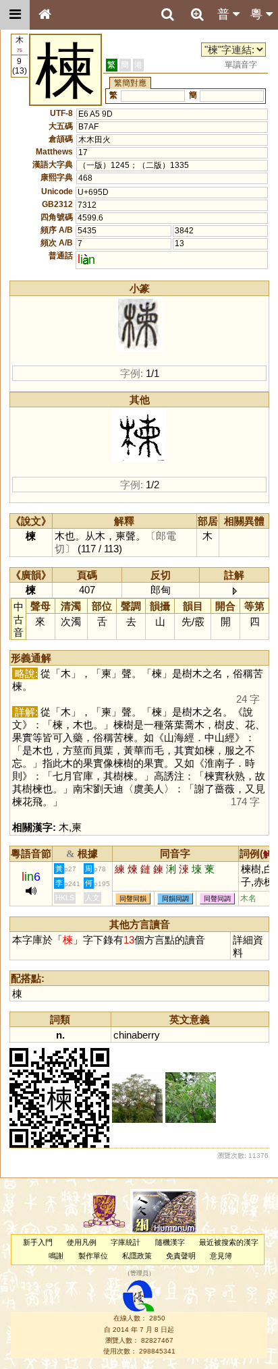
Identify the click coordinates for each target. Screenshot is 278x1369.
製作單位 (93, 1256)
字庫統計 (125, 1242)
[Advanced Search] (197, 14)
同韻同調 (175, 898)
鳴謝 (56, 1256)
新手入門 (38, 1242)
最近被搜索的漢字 (228, 1242)
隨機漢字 (170, 1242)
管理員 (139, 1273)
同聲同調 (217, 898)
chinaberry (136, 1035)
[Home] (44, 15)
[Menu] (15, 15)
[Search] (167, 15)
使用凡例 (81, 1242)
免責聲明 (181, 1256)
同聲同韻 (132, 898)
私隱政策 (137, 1256)
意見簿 (221, 1256)
